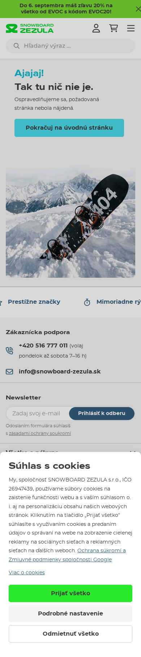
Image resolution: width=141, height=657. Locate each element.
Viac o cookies (27, 572)
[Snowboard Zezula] (30, 28)
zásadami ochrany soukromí (40, 433)
